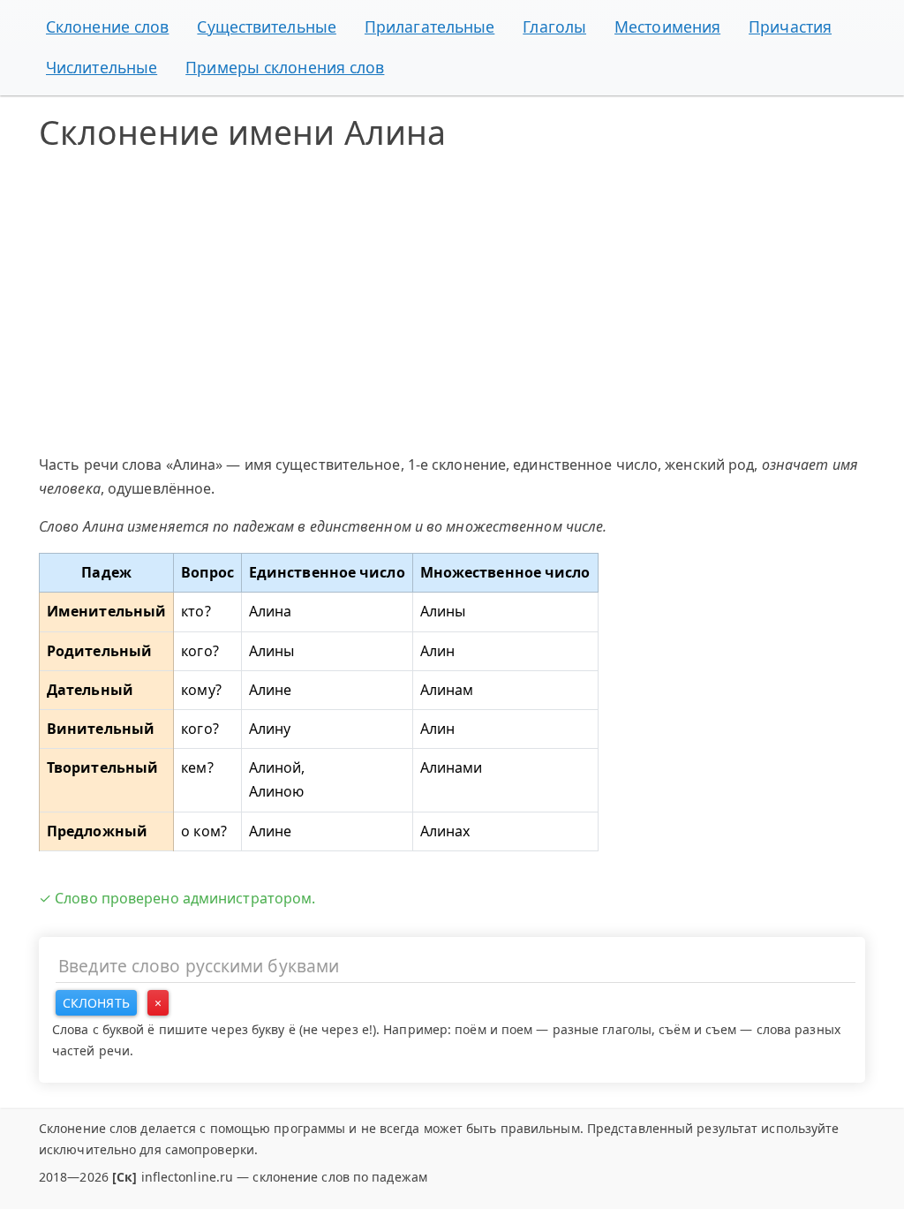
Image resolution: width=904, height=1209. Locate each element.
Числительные (101, 67)
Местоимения (667, 26)
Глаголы (554, 26)
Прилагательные (429, 26)
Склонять (96, 1002)
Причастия (790, 26)
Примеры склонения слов (284, 67)
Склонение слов (107, 26)
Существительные (266, 26)
